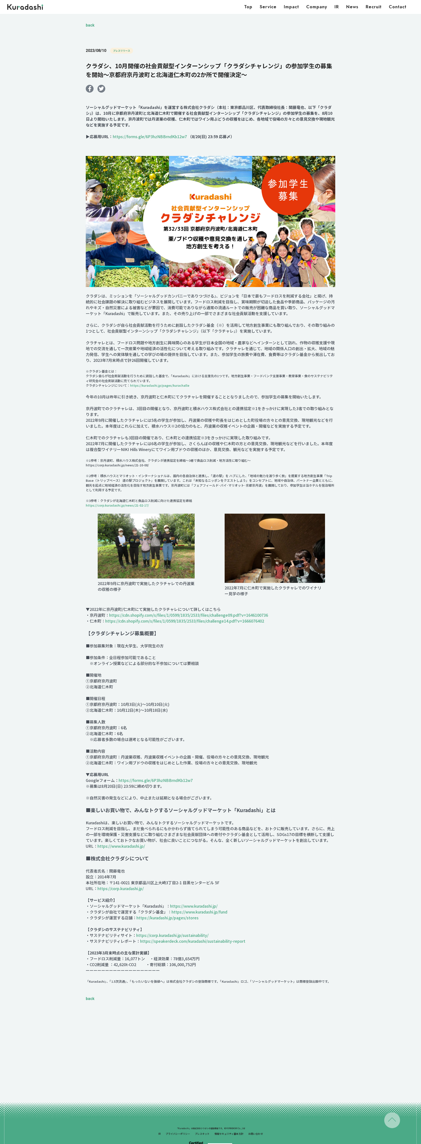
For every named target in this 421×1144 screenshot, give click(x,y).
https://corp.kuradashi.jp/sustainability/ (172, 935)
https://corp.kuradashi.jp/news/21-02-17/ (117, 505)
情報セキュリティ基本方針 (228, 1133)
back (90, 25)
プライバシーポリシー (178, 1133)
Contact (397, 7)
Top (248, 7)
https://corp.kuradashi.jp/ (120, 888)
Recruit (374, 7)
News (352, 7)
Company (316, 7)
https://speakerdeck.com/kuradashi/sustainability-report (192, 941)
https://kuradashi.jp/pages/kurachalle (159, 385)
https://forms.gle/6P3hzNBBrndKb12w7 (150, 136)
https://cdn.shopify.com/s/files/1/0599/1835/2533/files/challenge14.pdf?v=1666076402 (184, 621)
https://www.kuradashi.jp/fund (199, 912)
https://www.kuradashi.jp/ (121, 846)
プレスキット (202, 1133)
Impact (291, 7)
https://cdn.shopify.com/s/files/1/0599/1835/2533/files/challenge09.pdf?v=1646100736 (188, 615)
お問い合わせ (255, 1133)
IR (337, 7)
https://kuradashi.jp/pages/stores (167, 918)
